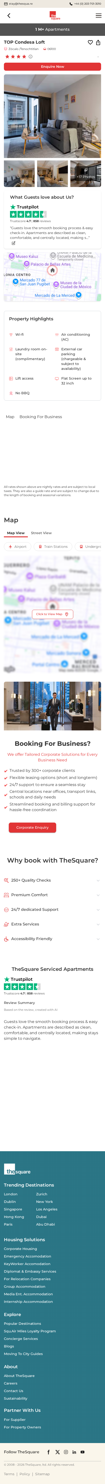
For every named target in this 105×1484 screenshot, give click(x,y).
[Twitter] (57, 1452)
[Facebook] (49, 1452)
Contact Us (13, 1391)
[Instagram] (65, 1452)
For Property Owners (22, 1427)
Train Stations (56, 546)
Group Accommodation (24, 1286)
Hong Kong (14, 1217)
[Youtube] (82, 1452)
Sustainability (15, 1398)
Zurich (41, 1194)
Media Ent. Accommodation (28, 1294)
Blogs (9, 1346)
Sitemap (42, 1474)
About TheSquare (19, 1376)
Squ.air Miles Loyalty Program (30, 1331)
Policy (25, 1474)
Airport (20, 546)
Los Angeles (46, 1209)
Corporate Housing (20, 1249)
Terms (9, 1474)
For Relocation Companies (27, 1279)
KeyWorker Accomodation (27, 1264)
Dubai (41, 1217)
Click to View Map (49, 614)
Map (10, 416)
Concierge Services (21, 1339)
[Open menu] (98, 15)
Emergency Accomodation (27, 1256)
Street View (41, 533)
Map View (16, 533)
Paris (8, 1224)
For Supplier (15, 1419)
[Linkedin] (74, 1452)
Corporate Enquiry (32, 827)
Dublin (10, 1201)
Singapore (13, 1209)
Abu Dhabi (45, 1224)
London (11, 1194)
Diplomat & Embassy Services (30, 1271)
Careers (10, 1383)
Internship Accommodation (28, 1301)
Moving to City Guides (23, 1354)
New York (44, 1201)
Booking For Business (41, 416)
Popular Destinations (22, 1323)
